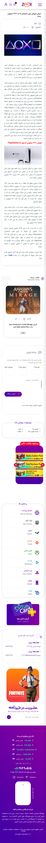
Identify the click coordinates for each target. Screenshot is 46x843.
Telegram (32, 777)
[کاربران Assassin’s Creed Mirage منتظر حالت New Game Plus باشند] (23, 300)
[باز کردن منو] (40, 4)
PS (25, 104)
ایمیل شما (22, 367)
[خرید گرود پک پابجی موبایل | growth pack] (29, 465)
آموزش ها (35, 429)
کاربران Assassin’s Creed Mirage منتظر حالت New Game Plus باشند (23, 325)
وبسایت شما (8, 367)
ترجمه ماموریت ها (33, 431)
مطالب (19, 431)
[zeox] (27, 4)
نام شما (36, 367)
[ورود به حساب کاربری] (6, 4)
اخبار (35, 23)
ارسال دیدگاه (11, 394)
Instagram (20, 777)
